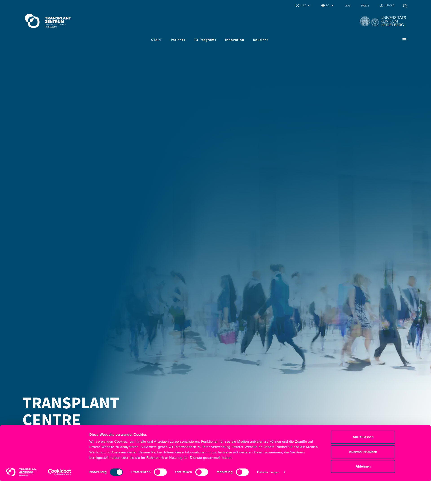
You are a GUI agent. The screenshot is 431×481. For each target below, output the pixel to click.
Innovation (234, 39)
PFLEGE (365, 5)
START (156, 39)
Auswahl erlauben (363, 452)
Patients (178, 39)
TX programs (205, 39)
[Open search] (405, 5)
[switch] (160, 472)
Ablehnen (363, 466)
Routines (260, 39)
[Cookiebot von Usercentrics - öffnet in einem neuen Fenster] (59, 472)
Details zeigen (268, 472)
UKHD (347, 5)
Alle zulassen (363, 437)
